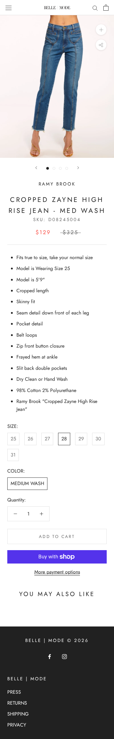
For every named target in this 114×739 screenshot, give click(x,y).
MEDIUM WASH (27, 483)
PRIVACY (16, 724)
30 (98, 438)
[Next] (78, 167)
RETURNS (17, 702)
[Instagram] (64, 656)
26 (30, 438)
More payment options (57, 571)
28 (64, 438)
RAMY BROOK (57, 184)
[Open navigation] (8, 7)
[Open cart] (106, 8)
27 (47, 438)
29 (81, 438)
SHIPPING (18, 713)
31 (13, 454)
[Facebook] (49, 656)
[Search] (95, 7)
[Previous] (36, 167)
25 (13, 438)
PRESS (14, 692)
